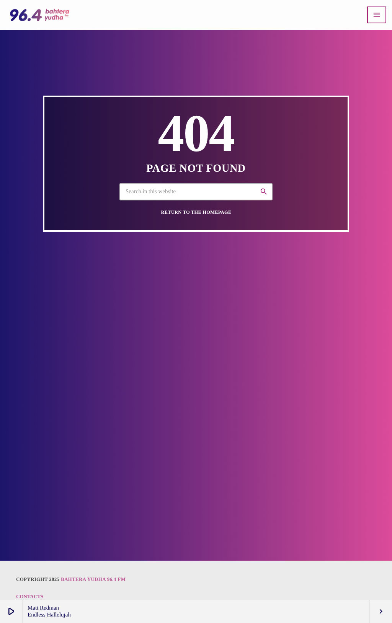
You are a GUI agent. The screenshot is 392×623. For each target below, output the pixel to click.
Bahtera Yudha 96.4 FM (93, 579)
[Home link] (39, 15)
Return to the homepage (196, 212)
